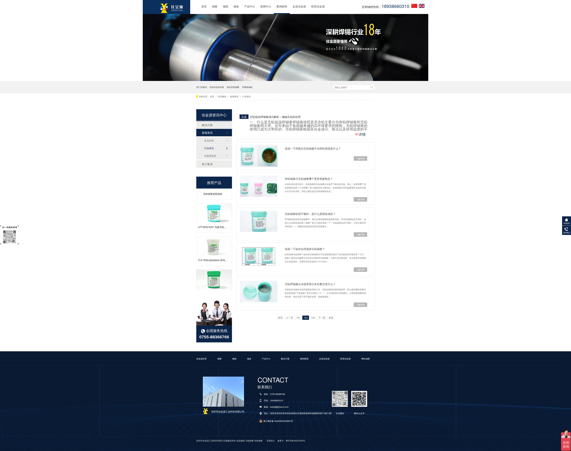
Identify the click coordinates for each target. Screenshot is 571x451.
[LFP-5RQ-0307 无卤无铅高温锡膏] (214, 203)
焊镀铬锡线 (247, 87)
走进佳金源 (299, 6)
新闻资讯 (234, 96)
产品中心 (249, 6)
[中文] (414, 6)
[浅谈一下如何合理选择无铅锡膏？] (258, 256)
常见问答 (209, 140)
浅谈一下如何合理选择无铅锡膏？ (305, 249)
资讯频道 (222, 96)
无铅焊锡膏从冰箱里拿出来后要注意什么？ (310, 284)
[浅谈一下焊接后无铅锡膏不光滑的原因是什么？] (258, 156)
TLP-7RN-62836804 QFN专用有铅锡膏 (218, 249)
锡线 (225, 6)
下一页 (321, 317)
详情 (362, 134)
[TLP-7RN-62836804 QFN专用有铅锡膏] (214, 236)
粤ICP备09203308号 (295, 440)
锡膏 (214, 6)
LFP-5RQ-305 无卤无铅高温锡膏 (215, 282)
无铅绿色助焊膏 (216, 87)
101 (298, 317)
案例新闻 (281, 6)
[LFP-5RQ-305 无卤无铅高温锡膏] (214, 269)
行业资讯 (246, 96)
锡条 (236, 6)
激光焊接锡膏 (233, 87)
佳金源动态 (210, 155)
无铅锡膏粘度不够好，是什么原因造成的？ (310, 214)
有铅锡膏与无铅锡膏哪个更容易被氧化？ (309, 178)
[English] (422, 6)
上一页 (289, 317)
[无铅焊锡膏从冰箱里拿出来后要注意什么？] (258, 291)
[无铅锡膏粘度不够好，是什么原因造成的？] (258, 221)
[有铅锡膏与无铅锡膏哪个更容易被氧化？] (258, 186)
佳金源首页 (201, 358)
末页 (331, 317)
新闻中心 (265, 6)
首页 (204, 6)
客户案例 (207, 164)
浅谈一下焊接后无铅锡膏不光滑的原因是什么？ (313, 148)
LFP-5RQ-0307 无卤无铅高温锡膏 (216, 216)
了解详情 (360, 158)
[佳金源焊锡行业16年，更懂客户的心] (285, 79)
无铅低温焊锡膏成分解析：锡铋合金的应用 (275, 117)
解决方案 (207, 125)
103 (313, 317)
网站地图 (365, 358)
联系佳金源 (318, 6)
